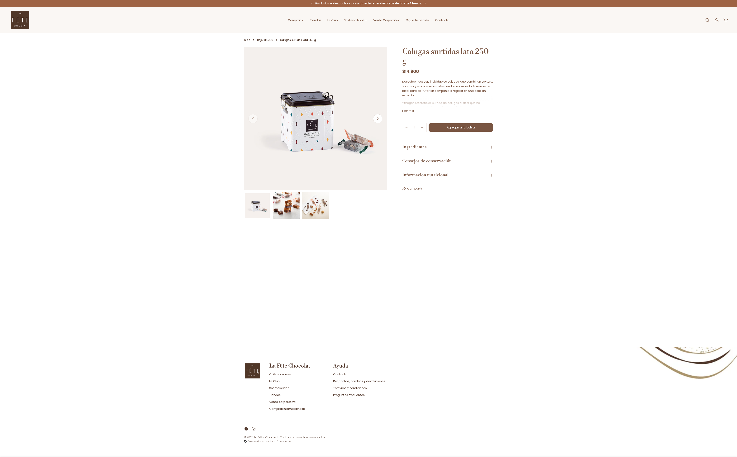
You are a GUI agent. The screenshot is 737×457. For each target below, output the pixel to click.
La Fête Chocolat (266, 437)
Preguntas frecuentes (349, 395)
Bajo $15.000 (265, 40)
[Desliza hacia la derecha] (377, 118)
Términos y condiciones (350, 388)
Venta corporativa (282, 402)
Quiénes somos (280, 374)
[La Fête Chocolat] (20, 20)
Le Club (274, 381)
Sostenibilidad (279, 388)
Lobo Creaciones (281, 441)
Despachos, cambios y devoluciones (359, 381)
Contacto (340, 374)
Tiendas (275, 395)
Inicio (247, 40)
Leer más (408, 111)
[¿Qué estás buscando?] (707, 20)
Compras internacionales (287, 409)
